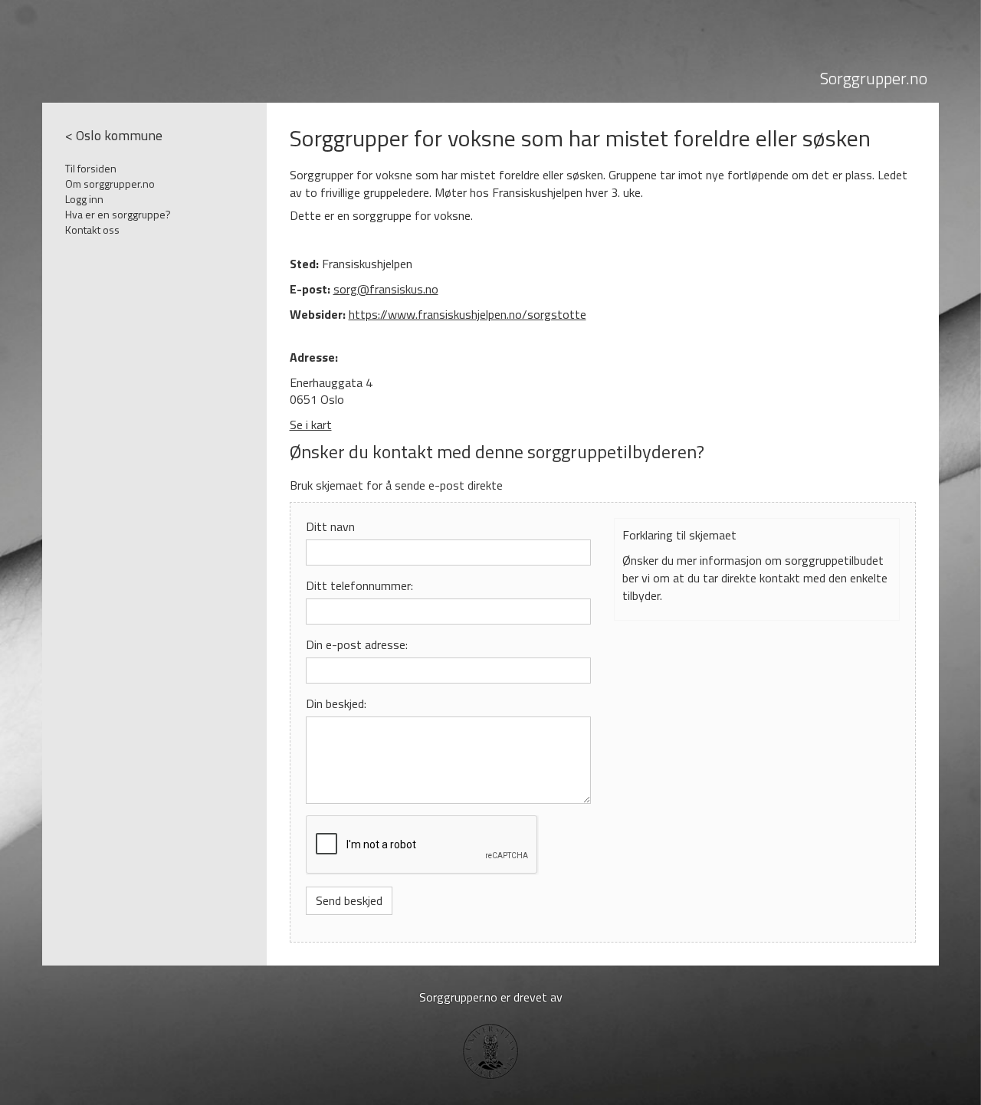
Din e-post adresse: (357, 645)
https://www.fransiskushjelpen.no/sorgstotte (467, 314)
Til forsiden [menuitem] (90, 168)
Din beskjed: (336, 704)
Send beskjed (349, 900)
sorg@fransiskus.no (385, 289)
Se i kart (311, 424)
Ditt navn (330, 527)
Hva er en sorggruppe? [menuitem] (118, 214)
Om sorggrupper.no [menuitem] (110, 183)
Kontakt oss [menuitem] (92, 229)
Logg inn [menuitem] (84, 199)
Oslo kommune (119, 135)
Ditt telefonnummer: (359, 586)
